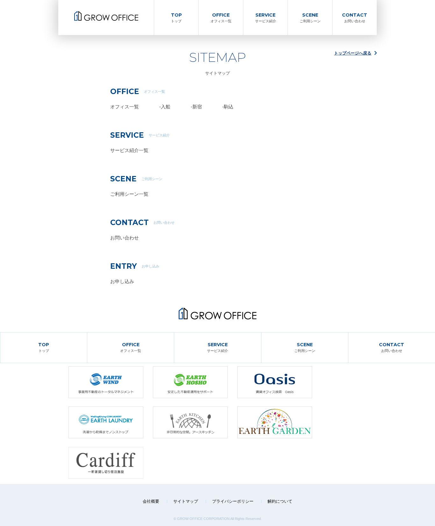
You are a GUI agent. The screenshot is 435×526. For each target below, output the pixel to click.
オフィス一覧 (124, 106)
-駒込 (227, 106)
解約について (279, 501)
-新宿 (196, 106)
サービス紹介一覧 (129, 150)
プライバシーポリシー (232, 501)
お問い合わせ (124, 237)
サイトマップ (185, 501)
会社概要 (151, 501)
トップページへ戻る (352, 53)
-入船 (164, 106)
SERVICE (265, 17)
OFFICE (221, 17)
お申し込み (122, 281)
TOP (176, 17)
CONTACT (354, 17)
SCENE (310, 17)
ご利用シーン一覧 (129, 194)
